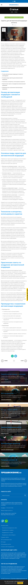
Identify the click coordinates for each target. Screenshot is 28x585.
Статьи (6, 17)
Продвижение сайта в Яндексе (8, 534)
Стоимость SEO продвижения (7, 546)
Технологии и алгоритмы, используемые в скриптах (13, 81)
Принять (20, 583)
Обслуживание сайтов (6, 544)
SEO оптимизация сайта (6, 539)
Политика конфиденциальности (18, 578)
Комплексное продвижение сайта (9, 527)
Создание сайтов (5, 537)
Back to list (14, 361)
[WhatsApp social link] (13, 1)
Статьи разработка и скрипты (16, 17)
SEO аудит (3, 541)
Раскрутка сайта (4, 525)
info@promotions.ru (8, 510)
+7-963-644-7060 (9, 507)
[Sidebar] (1, 177)
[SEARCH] (25, 495)
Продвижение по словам (7, 532)
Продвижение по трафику (7, 530)
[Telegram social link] (15, 1)
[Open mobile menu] (1, 4)
